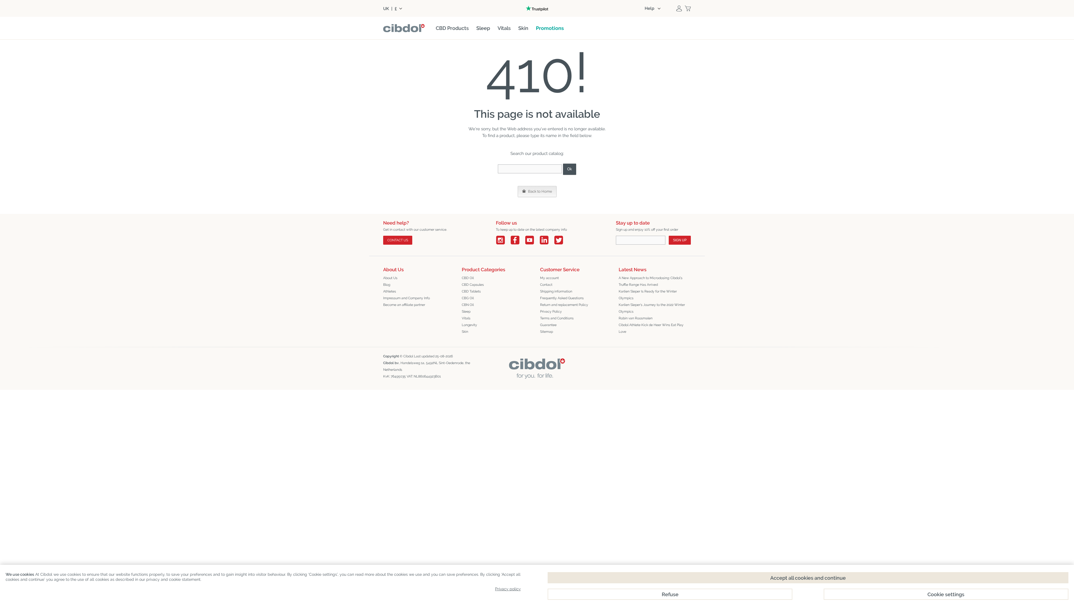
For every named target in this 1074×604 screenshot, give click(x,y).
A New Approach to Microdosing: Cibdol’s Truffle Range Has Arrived (650, 281)
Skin (465, 332)
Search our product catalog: (537, 153)
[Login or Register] (679, 8)
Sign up (680, 240)
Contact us (397, 240)
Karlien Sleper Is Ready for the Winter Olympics (648, 294)
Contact (546, 285)
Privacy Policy (551, 311)
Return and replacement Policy (564, 305)
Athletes (389, 291)
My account (549, 278)
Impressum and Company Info (406, 298)
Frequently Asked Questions (562, 298)
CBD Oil (468, 278)
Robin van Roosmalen (636, 318)
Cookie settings (945, 594)
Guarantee (548, 325)
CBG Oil (468, 298)
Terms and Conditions (557, 318)
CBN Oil (468, 305)
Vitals (466, 318)
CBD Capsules (473, 285)
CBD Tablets (471, 291)
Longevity (469, 325)
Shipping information (556, 291)
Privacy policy (508, 589)
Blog (386, 285)
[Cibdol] (537, 363)
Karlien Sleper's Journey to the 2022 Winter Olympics (652, 308)
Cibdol (408, 356)
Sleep (466, 311)
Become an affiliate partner (404, 305)
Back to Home (539, 191)
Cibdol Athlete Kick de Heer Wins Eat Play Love (651, 328)
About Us (390, 278)
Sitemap (546, 332)
